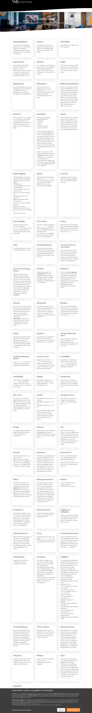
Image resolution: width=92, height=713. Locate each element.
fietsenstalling (16, 228)
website (65, 403)
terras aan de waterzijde (47, 538)
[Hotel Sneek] (22, 3)
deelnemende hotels (65, 461)
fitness (70, 231)
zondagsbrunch (46, 179)
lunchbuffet (63, 363)
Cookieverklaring (36, 703)
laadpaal (76, 342)
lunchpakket (16, 381)
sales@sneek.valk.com (65, 677)
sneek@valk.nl (71, 315)
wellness (47, 660)
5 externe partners (54, 699)
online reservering (43, 226)
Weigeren (61, 710)
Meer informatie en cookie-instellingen (21, 710)
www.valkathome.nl (50, 90)
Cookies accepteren (73, 710)
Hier (49, 383)
